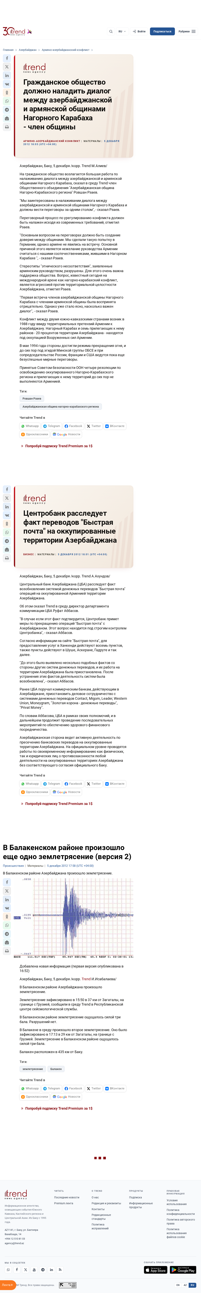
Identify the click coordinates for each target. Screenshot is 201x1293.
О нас (95, 1197)
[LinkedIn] (51, 1269)
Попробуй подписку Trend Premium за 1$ (58, 446)
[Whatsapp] (8, 1269)
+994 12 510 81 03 (15, 1238)
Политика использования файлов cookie (177, 1233)
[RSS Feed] (60, 1269)
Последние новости (66, 1197)
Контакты (98, 1209)
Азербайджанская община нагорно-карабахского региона (61, 406)
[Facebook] (16, 1269)
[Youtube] (34, 1269)
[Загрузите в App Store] (155, 1270)
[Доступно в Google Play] (183, 1270)
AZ (185, 1285)
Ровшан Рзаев (32, 398)
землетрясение (33, 1069)
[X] (25, 1269)
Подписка (135, 1197)
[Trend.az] (17, 31)
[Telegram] (42, 1269)
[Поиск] (111, 31)
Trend (86, 979)
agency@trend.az (14, 1243)
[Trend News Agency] (16, 1195)
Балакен (56, 1069)
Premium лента (63, 1203)
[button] (7, 58)
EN (178, 1285)
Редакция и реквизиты (106, 1203)
